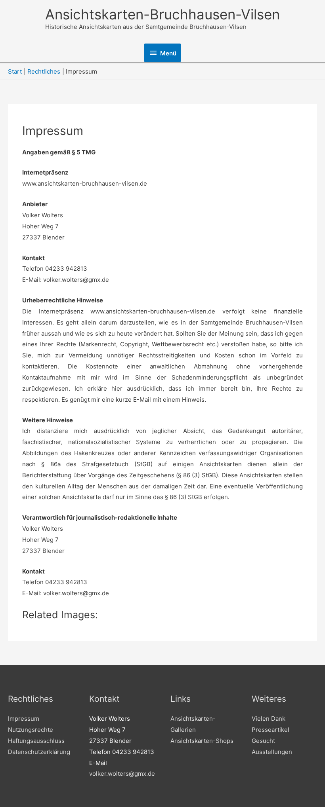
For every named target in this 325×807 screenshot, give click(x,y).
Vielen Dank (268, 718)
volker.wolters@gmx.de (122, 773)
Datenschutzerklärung (39, 752)
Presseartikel (270, 729)
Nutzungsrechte (30, 729)
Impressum (23, 718)
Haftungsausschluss (36, 740)
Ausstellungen (272, 752)
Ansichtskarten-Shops (201, 740)
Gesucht (263, 740)
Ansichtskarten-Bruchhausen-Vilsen (162, 14)
